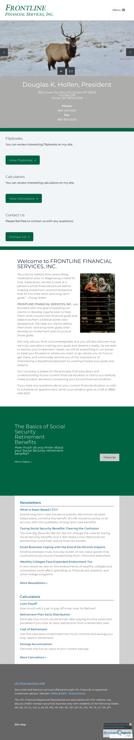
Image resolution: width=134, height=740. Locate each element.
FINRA (54, 693)
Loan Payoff (28, 603)
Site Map (20, 724)
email (78, 389)
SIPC (64, 693)
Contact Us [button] (17, 237)
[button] (119, 10)
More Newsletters (34, 583)
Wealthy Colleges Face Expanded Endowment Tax (56, 561)
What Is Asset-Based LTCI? (39, 509)
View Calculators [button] (22, 198)
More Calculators (33, 657)
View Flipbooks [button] (21, 160)
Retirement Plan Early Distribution (45, 614)
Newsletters (30, 503)
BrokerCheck (77, 693)
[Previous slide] (4, 52)
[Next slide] (130, 52)
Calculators (30, 597)
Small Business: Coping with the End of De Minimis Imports (62, 547)
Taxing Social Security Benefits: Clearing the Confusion (59, 528)
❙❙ (71, 70)
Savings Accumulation (36, 644)
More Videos (23, 461)
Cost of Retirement (33, 629)
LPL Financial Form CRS (30, 683)
